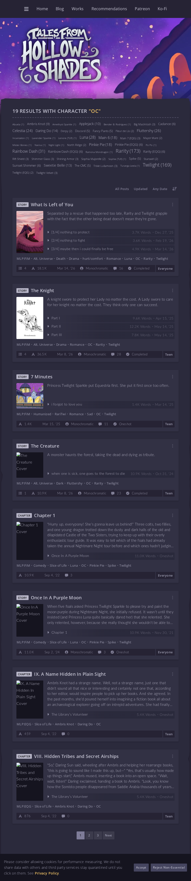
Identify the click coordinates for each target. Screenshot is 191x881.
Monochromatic (97, 268)
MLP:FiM (23, 258)
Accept (141, 867)
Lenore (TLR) (67, 137)
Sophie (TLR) (117, 158)
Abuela (18, 124)
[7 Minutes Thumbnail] (29, 395)
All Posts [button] (122, 189)
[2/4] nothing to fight (68, 241)
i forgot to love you (66, 404)
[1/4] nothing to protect (70, 232)
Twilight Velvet (46, 172)
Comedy (40, 565)
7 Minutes (41, 377)
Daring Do (47, 130)
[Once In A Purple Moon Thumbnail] (29, 620)
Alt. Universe (43, 258)
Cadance (167, 124)
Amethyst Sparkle (64, 124)
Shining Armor (67, 158)
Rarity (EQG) (154, 151)
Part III (56, 335)
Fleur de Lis (125, 131)
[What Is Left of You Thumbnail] (29, 232)
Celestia (22, 130)
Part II (56, 327)
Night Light (56, 144)
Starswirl (151, 158)
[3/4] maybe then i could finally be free (82, 249)
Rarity (128, 150)
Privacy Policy (47, 873)
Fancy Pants (103, 131)
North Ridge (76, 144)
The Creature (45, 446)
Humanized (42, 414)
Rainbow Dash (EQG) (65, 151)
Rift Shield (20, 158)
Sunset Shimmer (26, 165)
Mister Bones (22, 144)
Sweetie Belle (58, 165)
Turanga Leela (130, 165)
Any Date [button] (160, 189)
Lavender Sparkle (43, 137)
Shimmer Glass (43, 158)
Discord (82, 131)
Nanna (40, 144)
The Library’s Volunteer (69, 714)
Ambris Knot (38, 124)
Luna (88, 137)
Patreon (142, 8)
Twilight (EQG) (22, 172)
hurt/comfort (93, 258)
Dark (59, 483)
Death (60, 258)
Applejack (90, 124)
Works (78, 8)
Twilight (157, 164)
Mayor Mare (152, 137)
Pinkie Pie (100, 144)
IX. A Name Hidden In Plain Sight (70, 674)
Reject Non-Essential (169, 867)
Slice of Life (58, 565)
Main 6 (107, 137)
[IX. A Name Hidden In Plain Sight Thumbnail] (29, 699)
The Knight (42, 290)
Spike (135, 158)
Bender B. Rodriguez (117, 124)
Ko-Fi (162, 8)
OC (138, 258)
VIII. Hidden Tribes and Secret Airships (76, 756)
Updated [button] (141, 189)
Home (42, 8)
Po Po (151, 144)
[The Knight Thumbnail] (29, 318)
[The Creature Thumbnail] (29, 465)
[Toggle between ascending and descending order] (175, 189)
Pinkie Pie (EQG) (129, 144)
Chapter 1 (44, 515)
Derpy (66, 131)
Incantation (20, 137)
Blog (60, 8)
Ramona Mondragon (99, 151)
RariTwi (60, 414)
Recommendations (109, 8)
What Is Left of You (52, 204)
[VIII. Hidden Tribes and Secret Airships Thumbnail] (29, 782)
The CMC (83, 165)
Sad (90, 414)
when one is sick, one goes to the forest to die (88, 474)
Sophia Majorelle (93, 158)
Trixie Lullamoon (105, 165)
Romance (113, 258)
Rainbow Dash (28, 150)
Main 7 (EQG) (130, 137)
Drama (74, 258)
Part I (55, 318)
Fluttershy (149, 130)
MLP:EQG (24, 724)
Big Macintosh (144, 124)
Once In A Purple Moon (70, 556)
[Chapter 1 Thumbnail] (29, 541)
